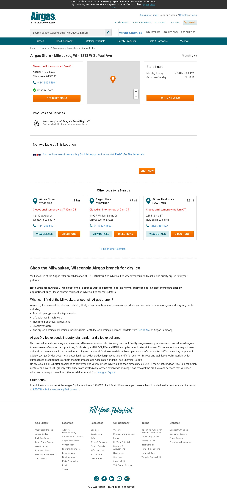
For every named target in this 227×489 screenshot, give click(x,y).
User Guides (96, 458)
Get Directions (57, 98)
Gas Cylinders (41, 446)
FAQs (93, 438)
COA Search (96, 434)
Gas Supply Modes (44, 430)
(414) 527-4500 (102, 225)
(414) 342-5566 (46, 82)
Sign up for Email (148, 15)
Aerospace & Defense (72, 437)
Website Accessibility (152, 457)
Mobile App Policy (150, 437)
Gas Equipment (64, 41)
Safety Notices (97, 450)
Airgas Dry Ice (41, 434)
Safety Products (127, 41)
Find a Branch (122, 22)
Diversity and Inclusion (124, 434)
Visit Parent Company (123, 465)
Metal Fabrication (70, 461)
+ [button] (136, 91)
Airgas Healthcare (70, 441)
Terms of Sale (148, 453)
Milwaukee (72, 48)
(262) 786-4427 (159, 225)
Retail (64, 465)
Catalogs (95, 430)
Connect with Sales (179, 430)
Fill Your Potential (121, 442)
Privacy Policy (148, 441)
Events (116, 438)
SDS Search (161, 22)
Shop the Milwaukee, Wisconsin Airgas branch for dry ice (85, 268)
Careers (175, 22)
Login (194, 15)
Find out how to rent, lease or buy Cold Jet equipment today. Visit (93, 154)
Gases (40, 41)
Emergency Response (180, 442)
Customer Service (142, 22)
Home (33, 48)
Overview (117, 457)
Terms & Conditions (151, 449)
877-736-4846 (41, 389)
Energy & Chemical (71, 449)
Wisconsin (58, 48)
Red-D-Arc (144, 330)
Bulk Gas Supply (42, 438)
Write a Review (170, 97)
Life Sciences (68, 457)
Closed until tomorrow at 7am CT (53, 66)
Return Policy (148, 445)
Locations (45, 48)
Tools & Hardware (158, 41)
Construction (68, 445)
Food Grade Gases (44, 442)
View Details (44, 234)
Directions (69, 234)
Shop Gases (41, 458)
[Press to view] (113, 172)
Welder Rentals (98, 446)
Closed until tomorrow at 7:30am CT (54, 209)
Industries (153, 32)
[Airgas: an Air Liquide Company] (43, 18)
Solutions (171, 32)
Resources (188, 32)
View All (184, 41)
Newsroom (118, 453)
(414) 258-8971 (46, 225)
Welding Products (95, 41)
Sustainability (119, 461)
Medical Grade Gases (45, 454)
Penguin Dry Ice (106, 372)
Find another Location (113, 248)
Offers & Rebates (130, 32)
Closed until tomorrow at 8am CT (166, 209)
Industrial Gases (42, 450)
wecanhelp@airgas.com (65, 389)
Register (183, 15)
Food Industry (68, 453)
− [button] (136, 96)
